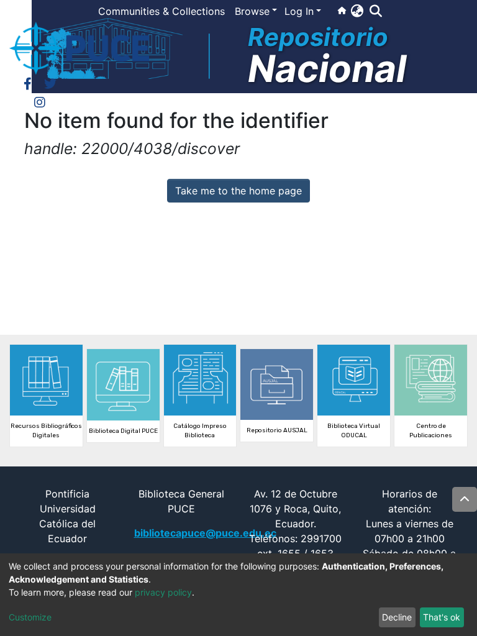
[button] (357, 10)
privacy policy (163, 592)
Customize (30, 617)
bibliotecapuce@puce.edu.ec (205, 533)
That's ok (441, 617)
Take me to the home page (238, 190)
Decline (397, 617)
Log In (299, 11)
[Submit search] (375, 11)
